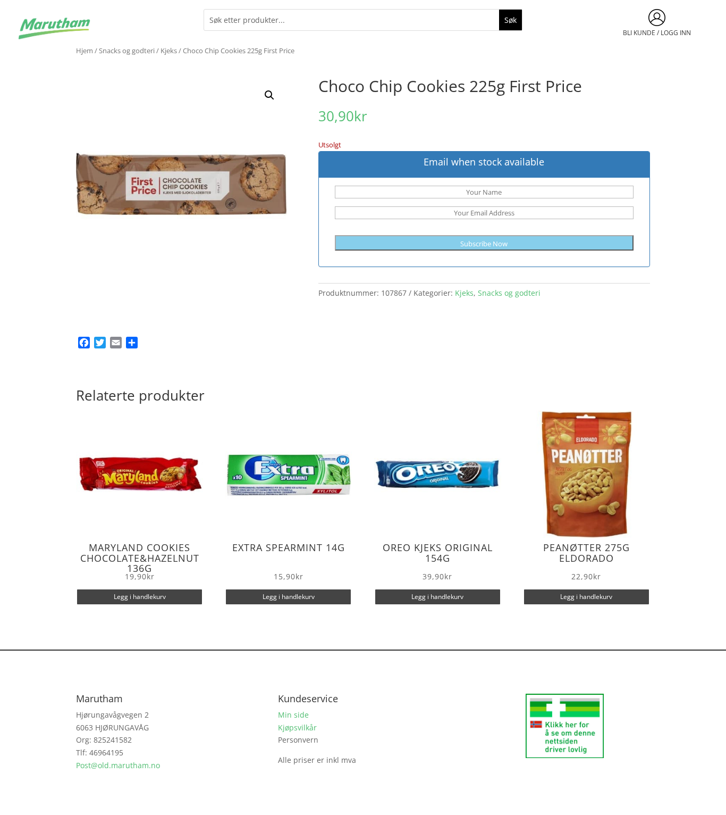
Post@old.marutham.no (118, 765)
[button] (269, 95)
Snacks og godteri (127, 50)
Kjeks (169, 50)
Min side (293, 715)
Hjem (84, 50)
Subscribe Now (484, 243)
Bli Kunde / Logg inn (657, 32)
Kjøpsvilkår (297, 727)
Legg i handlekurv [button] (140, 596)
